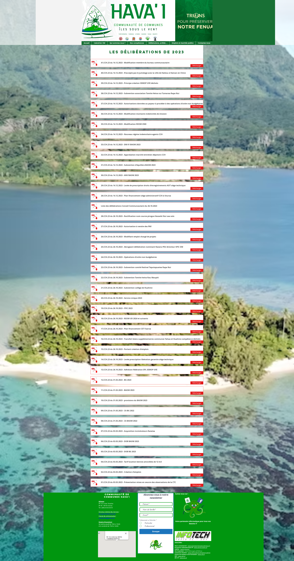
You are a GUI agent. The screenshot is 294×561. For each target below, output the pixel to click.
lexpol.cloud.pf (184, 549)
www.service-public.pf (200, 547)
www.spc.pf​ (183, 558)
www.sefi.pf (181, 556)
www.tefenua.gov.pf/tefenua (193, 551)
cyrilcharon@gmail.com (107, 518)
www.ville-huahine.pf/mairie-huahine (199, 553)
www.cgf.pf (201, 554)
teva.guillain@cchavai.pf (107, 514)
